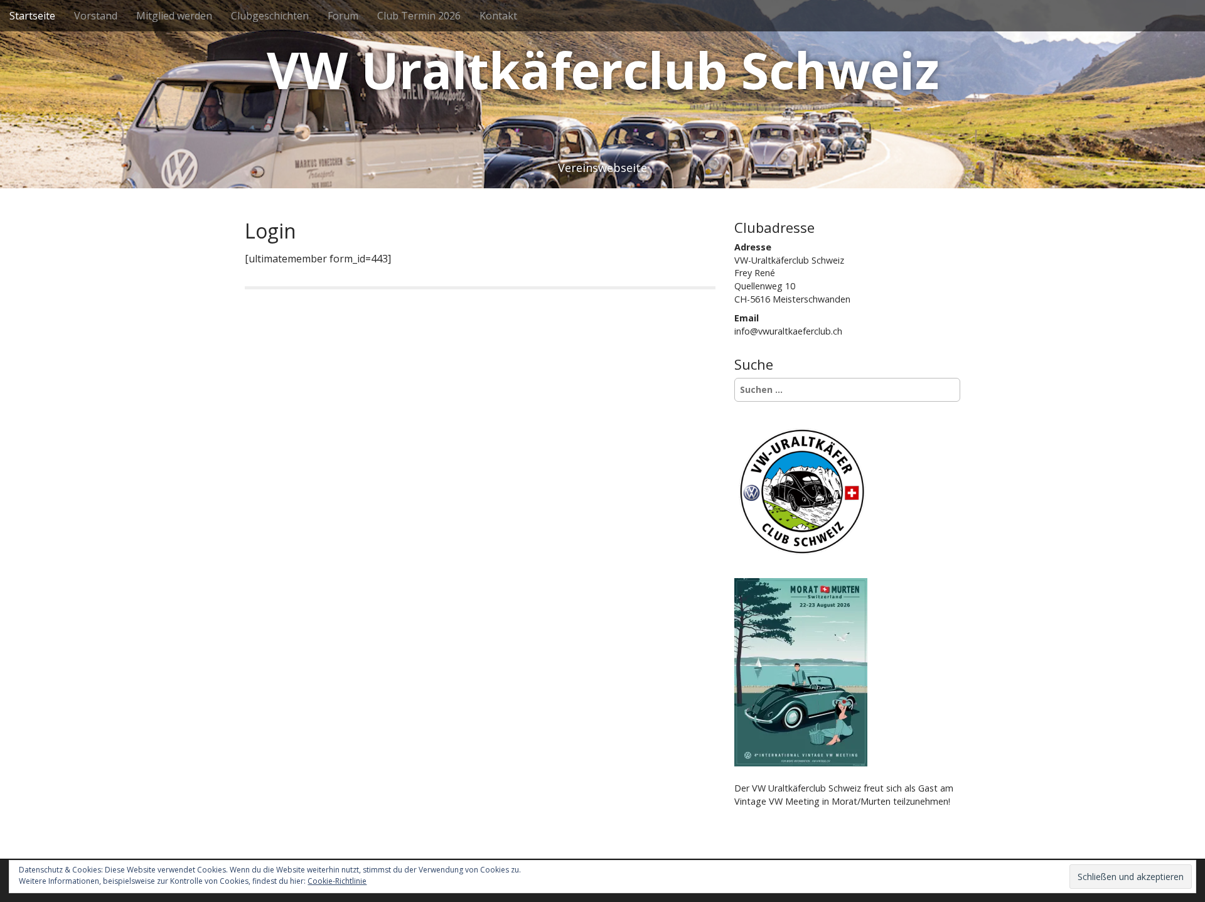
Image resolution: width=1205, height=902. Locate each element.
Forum (343, 16)
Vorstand (95, 16)
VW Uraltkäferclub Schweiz (603, 69)
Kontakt (498, 16)
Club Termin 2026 (419, 16)
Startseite (32, 16)
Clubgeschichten (270, 16)
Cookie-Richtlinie (337, 881)
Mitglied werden (174, 16)
